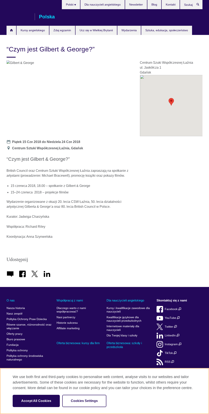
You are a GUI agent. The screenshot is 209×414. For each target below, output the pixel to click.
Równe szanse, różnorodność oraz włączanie (29, 326)
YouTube (171, 317)
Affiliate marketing (68, 328)
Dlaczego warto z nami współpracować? (71, 310)
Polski (70, 4)
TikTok (169, 353)
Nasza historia (16, 308)
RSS (168, 361)
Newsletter (136, 4)
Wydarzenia (129, 30)
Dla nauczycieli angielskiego (102, 4)
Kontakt (171, 4)
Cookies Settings (84, 401)
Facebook (171, 309)
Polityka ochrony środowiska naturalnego (25, 357)
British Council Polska (19, 16)
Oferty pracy (14, 333)
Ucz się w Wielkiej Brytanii (96, 30)
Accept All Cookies (36, 401)
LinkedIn (171, 335)
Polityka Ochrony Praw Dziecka (27, 319)
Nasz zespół (14, 313)
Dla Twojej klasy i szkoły (122, 335)
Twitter (169, 326)
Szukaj (199, 5)
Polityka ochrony (17, 350)
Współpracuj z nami (70, 300)
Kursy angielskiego (33, 30)
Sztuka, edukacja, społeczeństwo (166, 30)
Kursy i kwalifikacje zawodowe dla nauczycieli (128, 310)
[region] (104, 391)
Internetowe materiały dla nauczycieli (123, 328)
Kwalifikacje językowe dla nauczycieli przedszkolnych (124, 319)
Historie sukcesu (67, 322)
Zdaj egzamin (62, 30)
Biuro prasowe (16, 339)
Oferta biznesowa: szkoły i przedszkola (124, 345)
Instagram (172, 344)
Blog (154, 4)
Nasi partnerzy (66, 317)
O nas (11, 300)
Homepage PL (11, 30)
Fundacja (13, 344)
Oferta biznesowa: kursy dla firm (78, 343)
